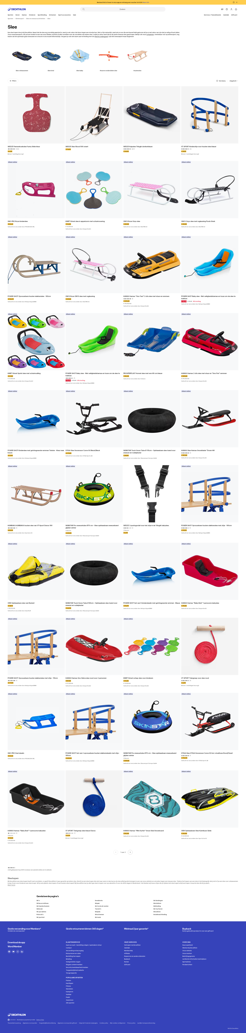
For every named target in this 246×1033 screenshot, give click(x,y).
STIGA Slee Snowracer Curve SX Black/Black (83, 450)
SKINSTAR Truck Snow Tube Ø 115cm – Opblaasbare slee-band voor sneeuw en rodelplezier (149, 451)
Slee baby (79, 70)
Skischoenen (99, 914)
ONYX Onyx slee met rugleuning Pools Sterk (198, 221)
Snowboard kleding (160, 914)
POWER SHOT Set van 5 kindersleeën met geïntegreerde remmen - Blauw (151, 603)
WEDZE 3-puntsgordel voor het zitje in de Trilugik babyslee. (146, 525)
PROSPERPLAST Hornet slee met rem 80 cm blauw (142, 373)
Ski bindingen (158, 900)
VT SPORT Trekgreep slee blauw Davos (81, 831)
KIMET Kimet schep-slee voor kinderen (138, 678)
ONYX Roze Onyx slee (131, 221)
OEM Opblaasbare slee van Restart (21, 603)
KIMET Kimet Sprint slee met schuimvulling (24, 373)
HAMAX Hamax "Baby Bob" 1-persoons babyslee (200, 603)
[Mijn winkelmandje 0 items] (236, 9)
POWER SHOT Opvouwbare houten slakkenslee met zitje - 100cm (206, 525)
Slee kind (51, 70)
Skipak (97, 903)
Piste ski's (40, 914)
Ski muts (98, 917)
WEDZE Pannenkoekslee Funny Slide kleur (24, 147)
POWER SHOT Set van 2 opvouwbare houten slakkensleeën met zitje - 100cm (93, 754)
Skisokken (157, 911)
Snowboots (99, 900)
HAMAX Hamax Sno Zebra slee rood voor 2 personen (86, 678)
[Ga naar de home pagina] (17, 9)
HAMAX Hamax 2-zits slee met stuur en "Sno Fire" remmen (204, 373)
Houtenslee (137, 70)
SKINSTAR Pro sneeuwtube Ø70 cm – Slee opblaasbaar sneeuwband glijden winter (92, 526)
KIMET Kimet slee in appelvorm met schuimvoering (85, 221)
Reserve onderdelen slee (108, 70)
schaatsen (150, 34)
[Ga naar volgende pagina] (130, 852)
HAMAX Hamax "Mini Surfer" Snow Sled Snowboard (143, 831)
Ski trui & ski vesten (101, 906)
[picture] (36, 114)
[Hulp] (226, 9)
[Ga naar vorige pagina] (115, 852)
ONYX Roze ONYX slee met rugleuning (80, 296)
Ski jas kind (40, 917)
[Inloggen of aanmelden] (231, 9)
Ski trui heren (157, 909)
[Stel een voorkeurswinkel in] (222, 9)
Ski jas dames (41, 911)
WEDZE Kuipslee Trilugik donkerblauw (138, 147)
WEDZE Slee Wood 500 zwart (77, 147)
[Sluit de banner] (236, 2)
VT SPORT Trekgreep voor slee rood (195, 678)
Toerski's (98, 909)
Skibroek (40, 909)
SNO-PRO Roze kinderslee (18, 221)
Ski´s (38, 900)
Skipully (97, 911)
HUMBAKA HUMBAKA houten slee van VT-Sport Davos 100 (30, 525)
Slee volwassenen (22, 70)
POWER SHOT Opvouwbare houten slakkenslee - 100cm (29, 296)
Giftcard (234, 15)
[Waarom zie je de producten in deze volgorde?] (217, 81)
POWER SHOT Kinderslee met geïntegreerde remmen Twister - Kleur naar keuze (36, 451)
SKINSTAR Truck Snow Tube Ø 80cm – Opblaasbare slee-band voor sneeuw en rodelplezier (92, 604)
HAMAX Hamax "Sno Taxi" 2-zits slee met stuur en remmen (146, 296)
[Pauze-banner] (233, 2)
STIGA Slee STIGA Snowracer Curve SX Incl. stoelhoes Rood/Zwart (207, 753)
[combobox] (234, 81)
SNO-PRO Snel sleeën (16, 753)
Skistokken (157, 903)
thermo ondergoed (101, 36)
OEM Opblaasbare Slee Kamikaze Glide (196, 831)
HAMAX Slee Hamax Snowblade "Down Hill (197, 450)
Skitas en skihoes (43, 903)
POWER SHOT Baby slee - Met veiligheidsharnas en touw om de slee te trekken (208, 297)
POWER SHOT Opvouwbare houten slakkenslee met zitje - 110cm (33, 678)
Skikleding (157, 906)
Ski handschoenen (43, 906)
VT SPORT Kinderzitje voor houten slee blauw (198, 147)
